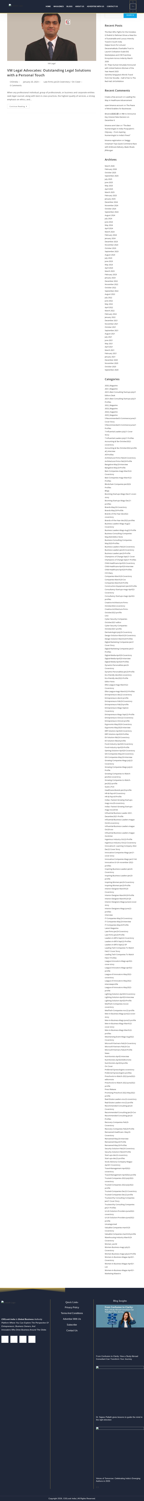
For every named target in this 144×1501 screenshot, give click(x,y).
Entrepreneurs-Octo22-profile (117, 721)
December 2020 (111, 360)
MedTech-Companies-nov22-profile (119, 1010)
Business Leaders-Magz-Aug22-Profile (120, 530)
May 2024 (109, 225)
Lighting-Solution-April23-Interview (119, 997)
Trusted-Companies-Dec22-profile (119, 1194)
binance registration (113, 140)
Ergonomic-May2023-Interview (117, 727)
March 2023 (109, 271)
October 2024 (110, 208)
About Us (79, 6)
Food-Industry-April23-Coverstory (119, 744)
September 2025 (111, 175)
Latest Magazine (111, 928)
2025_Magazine (111, 415)
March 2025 (109, 192)
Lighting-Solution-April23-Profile (118, 1000)
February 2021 (111, 353)
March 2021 (109, 350)
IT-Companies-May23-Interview (118, 921)
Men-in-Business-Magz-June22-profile (120, 1020)
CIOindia (14, 81)
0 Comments (16, 85)
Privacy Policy (72, 1307)
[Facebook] (4, 1339)
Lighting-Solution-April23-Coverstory (120, 994)
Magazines (59, 6)
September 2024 (111, 212)
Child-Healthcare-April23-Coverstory (120, 563)
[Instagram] (31, 1339)
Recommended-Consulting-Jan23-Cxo (120, 1112)
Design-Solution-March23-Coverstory (120, 635)
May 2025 (109, 185)
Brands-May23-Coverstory (116, 507)
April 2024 (109, 228)
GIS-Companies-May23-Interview (118, 757)
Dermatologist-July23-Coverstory (118, 632)
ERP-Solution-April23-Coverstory (118, 731)
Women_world (111, 1244)
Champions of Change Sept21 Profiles (120, 559)
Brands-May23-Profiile (114, 510)
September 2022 (111, 291)
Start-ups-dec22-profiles (115, 1158)
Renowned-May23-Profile (115, 1142)
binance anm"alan (112, 125)
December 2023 (111, 241)
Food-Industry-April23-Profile (117, 747)
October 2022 (110, 287)
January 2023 (110, 277)
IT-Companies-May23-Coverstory (118, 918)
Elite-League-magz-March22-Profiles (120, 691)
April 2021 (109, 346)
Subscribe (72, 1325)
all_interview (110, 451)
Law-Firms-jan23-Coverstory (57, 81)
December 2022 (111, 281)
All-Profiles (109, 454)
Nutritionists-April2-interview (117, 1056)
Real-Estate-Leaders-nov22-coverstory (121, 1099)
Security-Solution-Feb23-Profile (118, 1152)
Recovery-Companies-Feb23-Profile (119, 1129)
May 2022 (109, 304)
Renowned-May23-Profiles (116, 1145)
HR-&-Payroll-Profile (113, 796)
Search (130, 15)
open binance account (114, 105)
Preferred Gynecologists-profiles (118, 1073)
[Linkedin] (22, 1339)
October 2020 (110, 366)
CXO (106, 615)
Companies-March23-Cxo (115, 579)
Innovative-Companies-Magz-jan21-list (121, 859)
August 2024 (110, 215)
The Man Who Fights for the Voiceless (120, 32)
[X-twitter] (13, 1339)
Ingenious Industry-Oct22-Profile (118, 839)
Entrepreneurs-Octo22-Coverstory (119, 717)
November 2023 (111, 245)
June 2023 (109, 261)
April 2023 (109, 268)
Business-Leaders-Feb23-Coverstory (120, 546)
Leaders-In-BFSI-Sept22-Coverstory (119, 938)
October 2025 (110, 172)
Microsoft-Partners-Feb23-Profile (118, 1050)
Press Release (110, 1089)
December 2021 (111, 320)
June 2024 (109, 222)
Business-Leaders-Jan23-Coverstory (119, 550)
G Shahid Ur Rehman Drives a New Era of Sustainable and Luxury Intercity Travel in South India (120, 38)
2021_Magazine (111, 389)
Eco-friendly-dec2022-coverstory (118, 675)
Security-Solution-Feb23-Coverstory (120, 1148)
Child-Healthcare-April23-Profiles (118, 569)
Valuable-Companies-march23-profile (120, 1234)
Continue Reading (19, 105)
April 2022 (109, 307)
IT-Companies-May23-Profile (117, 925)
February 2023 (111, 274)
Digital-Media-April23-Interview (117, 658)
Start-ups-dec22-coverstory (116, 1155)
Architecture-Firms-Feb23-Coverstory (120, 458)
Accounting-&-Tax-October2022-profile (121, 448)
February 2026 (111, 169)
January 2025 (110, 199)
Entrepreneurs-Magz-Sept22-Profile (119, 714)
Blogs (69, 6)
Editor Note (109, 681)
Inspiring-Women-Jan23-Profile (117, 885)
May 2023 (109, 264)
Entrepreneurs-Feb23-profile (117, 704)
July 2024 (108, 218)
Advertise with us (95, 6)
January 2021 (110, 356)
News (107, 1053)
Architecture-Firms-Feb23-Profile (118, 461)
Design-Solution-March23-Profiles (119, 639)
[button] (133, 2)
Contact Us (112, 6)
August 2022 (110, 294)
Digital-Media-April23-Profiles (117, 661)
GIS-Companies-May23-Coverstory (119, 754)
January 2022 (110, 317)
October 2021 (110, 327)
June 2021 (109, 340)
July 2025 (108, 179)
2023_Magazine (111, 408)
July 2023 (108, 258)
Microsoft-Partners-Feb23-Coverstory (120, 1043)
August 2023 (110, 255)
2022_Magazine (111, 405)
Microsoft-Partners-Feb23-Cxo (117, 1046)
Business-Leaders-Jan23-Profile (117, 553)
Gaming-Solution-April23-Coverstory (120, 750)
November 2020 (111, 363)
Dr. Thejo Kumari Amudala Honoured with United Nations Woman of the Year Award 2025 (120, 68)
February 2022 (111, 314)
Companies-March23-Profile (116, 583)
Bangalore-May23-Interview (116, 464)
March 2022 (109, 310)
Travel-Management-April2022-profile (120, 1175)
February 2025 (111, 195)
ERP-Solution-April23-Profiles (117, 734)
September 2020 (111, 370)
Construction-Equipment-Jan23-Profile (121, 586)
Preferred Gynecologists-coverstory (119, 1069)
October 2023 (110, 248)
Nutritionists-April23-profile (116, 1063)
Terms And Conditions (72, 1313)
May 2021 (109, 343)
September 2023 (111, 251)
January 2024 (110, 238)
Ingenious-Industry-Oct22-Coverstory (120, 842)
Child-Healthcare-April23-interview (119, 566)
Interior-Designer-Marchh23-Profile (119, 895)
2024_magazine (111, 412)
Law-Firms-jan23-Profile (114, 935)
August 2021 (110, 333)
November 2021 (111, 324)
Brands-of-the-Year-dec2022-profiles (120, 520)
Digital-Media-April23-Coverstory (118, 655)
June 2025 (109, 182)
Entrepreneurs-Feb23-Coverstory (118, 701)
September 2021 (111, 330)
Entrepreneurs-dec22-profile (116, 698)
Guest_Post (109, 786)
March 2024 (109, 231)
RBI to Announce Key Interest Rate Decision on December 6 (120, 117)
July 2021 (108, 337)
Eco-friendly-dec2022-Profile (116, 678)
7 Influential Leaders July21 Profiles (119, 438)
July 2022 (108, 297)
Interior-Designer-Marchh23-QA (118, 898)
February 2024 (111, 235)
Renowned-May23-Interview (116, 1138)
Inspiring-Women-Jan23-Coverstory (119, 882)
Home (48, 6)
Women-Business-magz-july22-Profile (120, 1254)
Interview (109, 915)
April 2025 (109, 189)
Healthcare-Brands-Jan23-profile (118, 790)
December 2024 (111, 202)
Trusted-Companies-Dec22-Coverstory (121, 1191)
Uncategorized (111, 1224)
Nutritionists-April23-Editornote (118, 1060)
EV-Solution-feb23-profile (115, 740)
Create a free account (113, 97)
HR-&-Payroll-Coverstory (115, 793)
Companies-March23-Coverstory (118, 576)
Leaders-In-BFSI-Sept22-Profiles (118, 941)
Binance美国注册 (112, 113)
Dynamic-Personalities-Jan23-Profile (119, 671)
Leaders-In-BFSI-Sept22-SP (116, 944)
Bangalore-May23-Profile (115, 467)
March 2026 (109, 166)
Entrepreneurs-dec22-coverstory (118, 694)
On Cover (76, 81)
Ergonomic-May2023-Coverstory (118, 724)
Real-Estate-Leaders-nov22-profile (119, 1102)
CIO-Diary (109, 573)
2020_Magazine (111, 385)
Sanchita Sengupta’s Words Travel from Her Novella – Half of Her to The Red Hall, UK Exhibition (120, 78)
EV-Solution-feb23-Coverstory (117, 737)
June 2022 (109, 300)
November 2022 (111, 284)
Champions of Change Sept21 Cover (120, 556)
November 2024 (111, 205)
